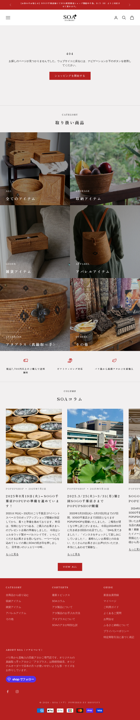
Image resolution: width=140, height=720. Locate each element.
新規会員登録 (111, 595)
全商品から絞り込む (17, 595)
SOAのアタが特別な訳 (65, 625)
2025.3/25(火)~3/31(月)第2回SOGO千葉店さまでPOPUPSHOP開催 (93, 501)
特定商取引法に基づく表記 (119, 637)
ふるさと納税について (116, 625)
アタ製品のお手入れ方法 (66, 613)
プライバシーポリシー (116, 631)
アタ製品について (62, 607)
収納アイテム (13, 601)
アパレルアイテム (16, 613)
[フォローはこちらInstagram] (17, 691)
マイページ (110, 601)
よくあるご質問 (112, 613)
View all (70, 567)
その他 (9, 619)
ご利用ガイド (111, 607)
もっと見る (12, 554)
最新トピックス (61, 595)
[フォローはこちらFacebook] (7, 691)
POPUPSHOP (15, 488)
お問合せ (109, 619)
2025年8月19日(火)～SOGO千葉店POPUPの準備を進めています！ (32, 501)
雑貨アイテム (13, 607)
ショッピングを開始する (70, 75)
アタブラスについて (63, 619)
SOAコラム (58, 601)
